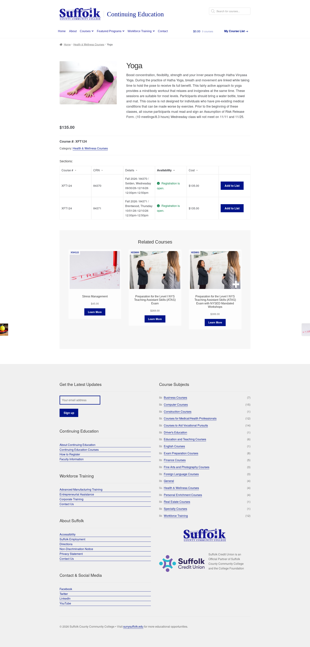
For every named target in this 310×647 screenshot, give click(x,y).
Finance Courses (175, 460)
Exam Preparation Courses (181, 453)
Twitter (64, 594)
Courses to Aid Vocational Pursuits (186, 425)
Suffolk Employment (72, 539)
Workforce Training (140, 31)
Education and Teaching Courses (185, 439)
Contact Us (67, 504)
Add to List (232, 186)
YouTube (65, 603)
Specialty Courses (175, 509)
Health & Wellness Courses (88, 44)
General (169, 481)
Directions (66, 544)
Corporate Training (71, 499)
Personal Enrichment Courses (183, 495)
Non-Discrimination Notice (76, 549)
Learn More (95, 312)
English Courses (174, 446)
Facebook (66, 589)
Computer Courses (176, 404)
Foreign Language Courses (181, 474)
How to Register (70, 454)
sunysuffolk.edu (133, 626)
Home (62, 31)
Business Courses (175, 397)
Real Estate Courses (177, 502)
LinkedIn (65, 598)
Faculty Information (72, 459)
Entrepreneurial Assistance (77, 494)
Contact (163, 31)
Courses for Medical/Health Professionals (190, 418)
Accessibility (68, 534)
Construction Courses (177, 411)
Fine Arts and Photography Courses (186, 467)
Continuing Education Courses (79, 449)
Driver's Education (175, 432)
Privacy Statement (71, 554)
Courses (85, 31)
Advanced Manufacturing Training (81, 489)
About (73, 31)
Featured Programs (109, 31)
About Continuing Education (77, 445)
